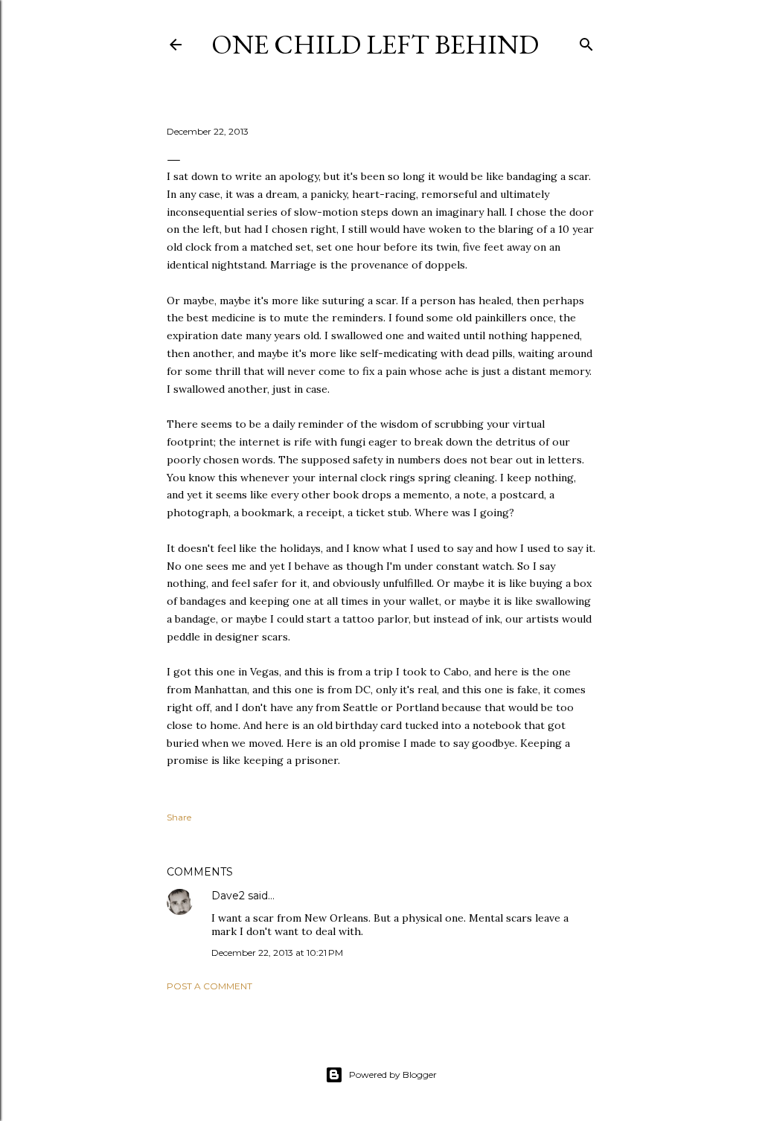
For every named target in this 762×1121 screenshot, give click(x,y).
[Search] (586, 41)
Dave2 (228, 895)
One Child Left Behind (375, 44)
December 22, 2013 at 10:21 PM (277, 952)
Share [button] (179, 817)
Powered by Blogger (393, 1074)
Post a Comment (209, 986)
